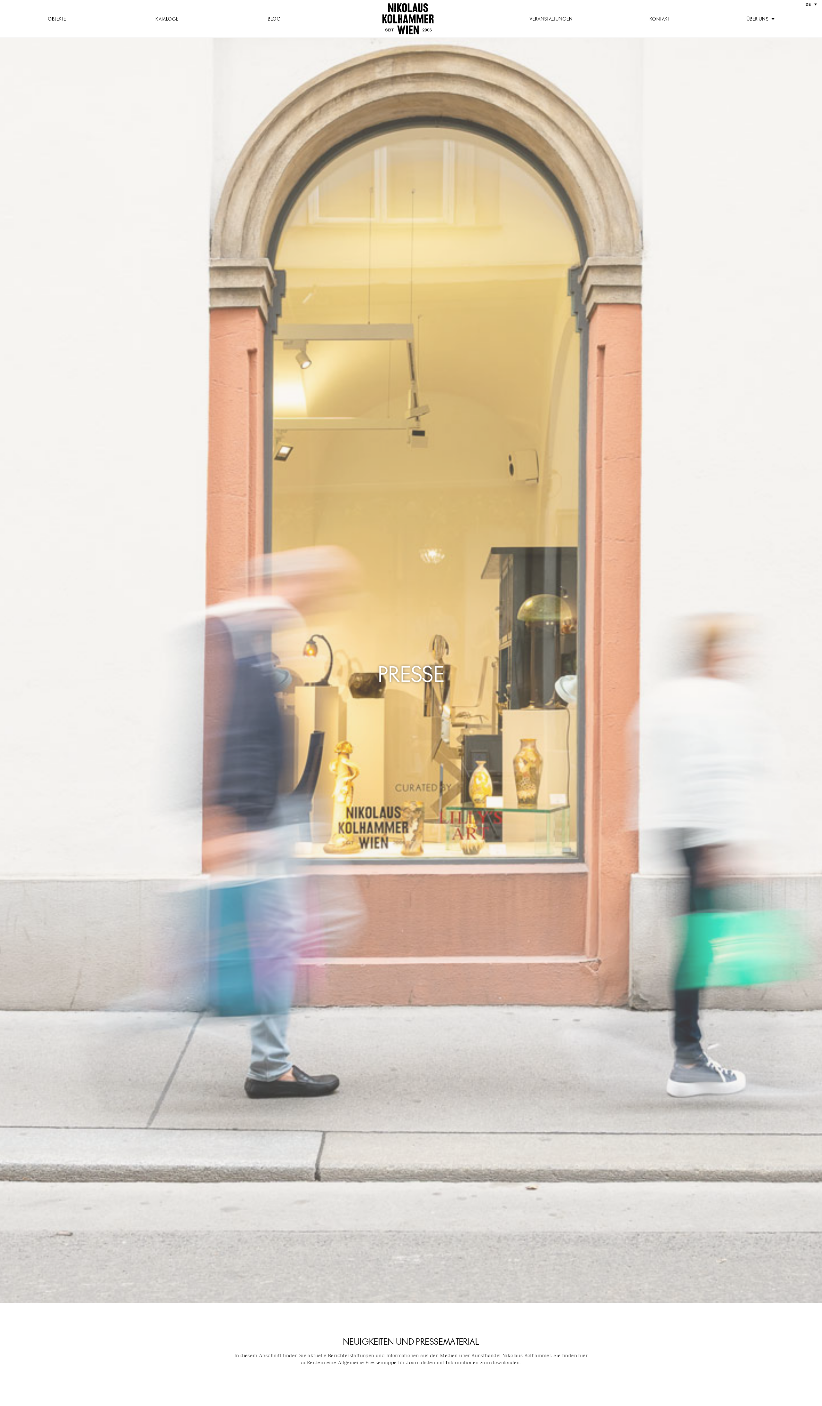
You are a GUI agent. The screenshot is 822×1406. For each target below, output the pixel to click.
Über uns (757, 19)
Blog (274, 19)
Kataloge (166, 19)
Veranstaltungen (551, 19)
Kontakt (659, 19)
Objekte (57, 19)
